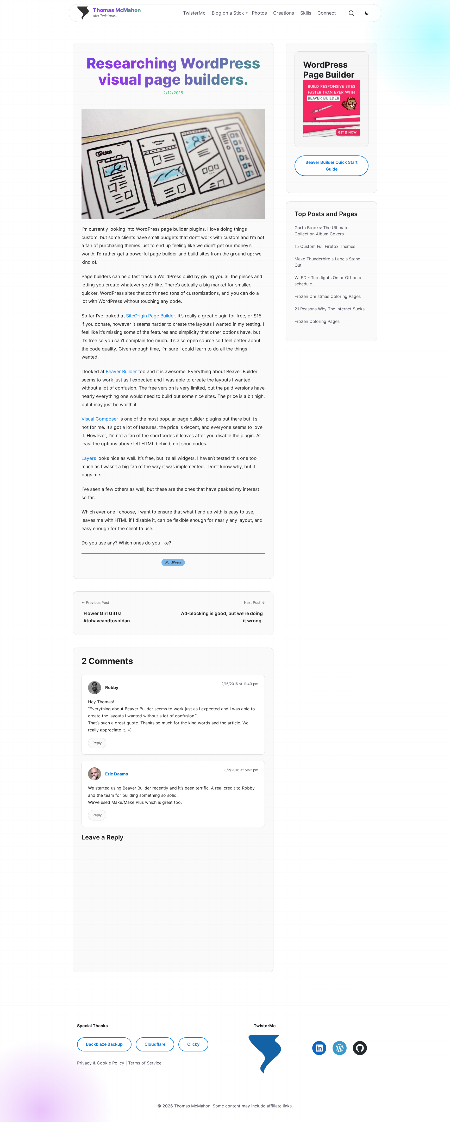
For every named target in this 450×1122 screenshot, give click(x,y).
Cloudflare (155, 1044)
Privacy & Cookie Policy (100, 1062)
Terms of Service (144, 1062)
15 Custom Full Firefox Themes (325, 246)
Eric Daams (116, 773)
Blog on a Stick (228, 13)
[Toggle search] (351, 13)
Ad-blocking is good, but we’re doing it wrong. (222, 617)
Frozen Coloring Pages (317, 321)
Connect (326, 13)
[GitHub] (360, 1048)
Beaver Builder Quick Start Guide (331, 166)
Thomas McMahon (117, 10)
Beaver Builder (121, 371)
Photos (259, 13)
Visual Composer (100, 419)
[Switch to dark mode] (367, 13)
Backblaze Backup (104, 1044)
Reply (97, 743)
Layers (89, 458)
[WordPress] (340, 1048)
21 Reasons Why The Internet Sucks (330, 308)
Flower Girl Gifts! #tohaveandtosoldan (107, 617)
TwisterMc (194, 13)
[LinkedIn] (319, 1048)
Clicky (193, 1044)
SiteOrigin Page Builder (150, 315)
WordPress (173, 562)
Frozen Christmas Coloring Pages (328, 296)
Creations (283, 13)
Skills (305, 13)
